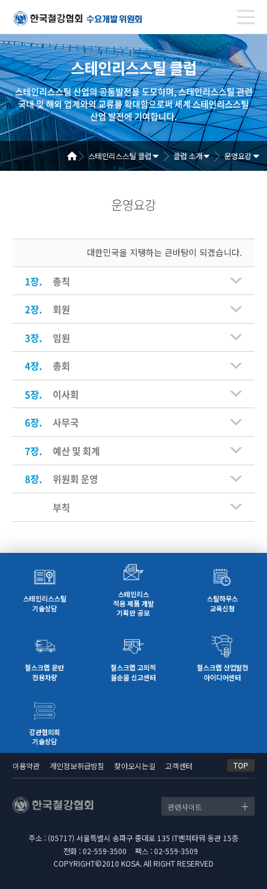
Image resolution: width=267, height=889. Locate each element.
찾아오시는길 (134, 765)
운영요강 (237, 155)
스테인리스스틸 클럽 (120, 155)
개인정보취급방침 (77, 765)
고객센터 (178, 765)
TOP (240, 765)
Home (76, 156)
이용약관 (26, 765)
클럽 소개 (187, 155)
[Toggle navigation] (246, 17)
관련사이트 (185, 806)
